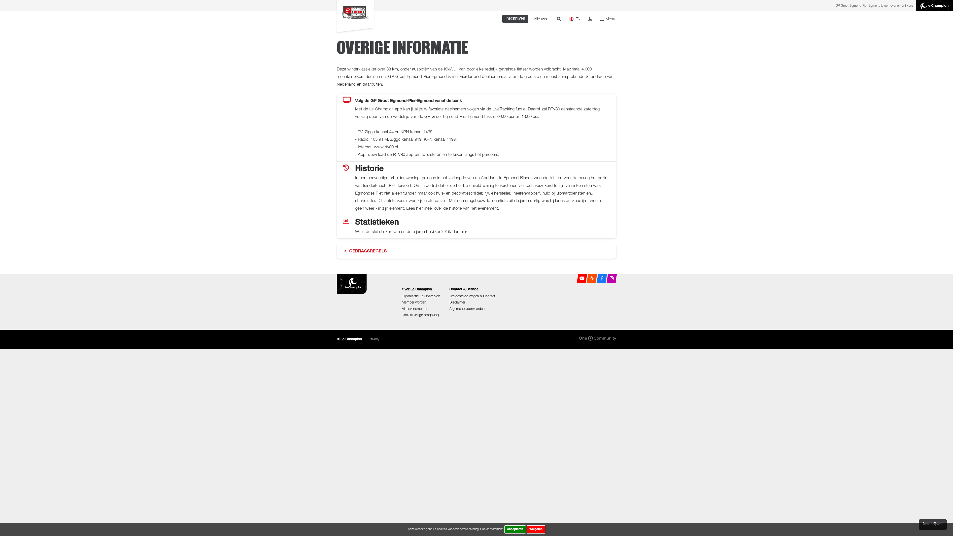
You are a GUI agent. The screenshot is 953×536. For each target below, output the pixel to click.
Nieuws (540, 19)
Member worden (414, 302)
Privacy (374, 339)
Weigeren (536, 529)
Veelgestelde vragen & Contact (472, 296)
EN (578, 19)
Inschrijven (515, 19)
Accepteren (515, 529)
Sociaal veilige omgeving (420, 315)
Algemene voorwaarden (467, 308)
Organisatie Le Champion (421, 296)
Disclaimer (457, 302)
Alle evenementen (415, 308)
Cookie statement (491, 529)
